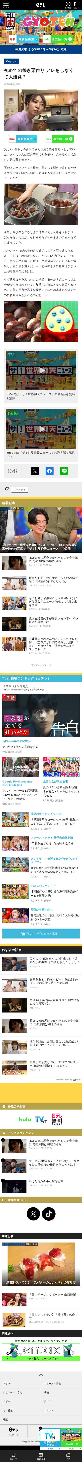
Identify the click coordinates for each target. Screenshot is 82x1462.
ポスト (35, 471)
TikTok (49, 1214)
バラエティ (19, 489)
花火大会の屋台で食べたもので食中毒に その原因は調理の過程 (54, 1022)
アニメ (47, 1401)
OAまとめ (11, 61)
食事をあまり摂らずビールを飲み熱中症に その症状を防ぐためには (54, 981)
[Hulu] (58, 39)
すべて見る (39, 665)
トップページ (14, 1435)
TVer (23, 139)
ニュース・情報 (52, 1383)
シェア (50, 471)
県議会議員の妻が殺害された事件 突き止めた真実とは (55, 1001)
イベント (49, 1410)
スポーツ (8, 1401)
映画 (46, 1392)
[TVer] (24, 39)
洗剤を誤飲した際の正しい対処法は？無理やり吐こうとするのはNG (54, 1043)
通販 (5, 1419)
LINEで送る (64, 471)
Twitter (33, 1214)
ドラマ (6, 1383)
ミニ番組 (8, 1410)
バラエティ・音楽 (12, 1392)
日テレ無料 (57, 1119)
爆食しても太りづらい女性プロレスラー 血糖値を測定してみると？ (54, 1064)
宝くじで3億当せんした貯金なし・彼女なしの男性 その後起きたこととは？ (55, 960)
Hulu (59, 139)
